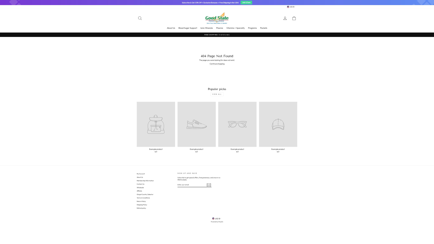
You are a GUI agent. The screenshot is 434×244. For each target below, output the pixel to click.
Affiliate (139, 191)
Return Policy (141, 201)
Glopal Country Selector (145, 194)
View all (217, 94)
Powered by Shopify (217, 222)
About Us (171, 28)
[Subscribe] (208, 184)
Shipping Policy (142, 205)
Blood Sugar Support (187, 28)
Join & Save (246, 2)
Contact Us (140, 184)
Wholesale (140, 188)
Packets (263, 28)
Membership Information (145, 181)
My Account (141, 174)
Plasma (219, 28)
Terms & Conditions (143, 198)
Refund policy (141, 208)
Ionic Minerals (206, 28)
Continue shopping (217, 64)
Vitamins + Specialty (235, 28)
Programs (252, 28)
